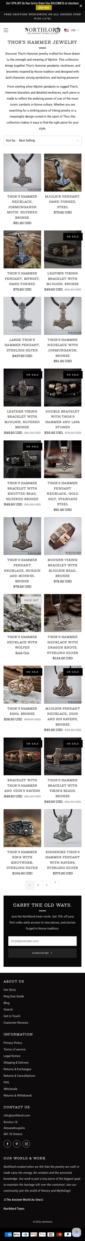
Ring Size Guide (14, 996)
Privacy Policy (13, 1043)
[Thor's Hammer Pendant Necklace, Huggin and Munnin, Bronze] (22, 536)
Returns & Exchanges (17, 1069)
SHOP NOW (43, 8)
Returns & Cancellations (19, 1076)
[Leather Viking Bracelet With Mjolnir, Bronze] (63, 249)
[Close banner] (81, 5)
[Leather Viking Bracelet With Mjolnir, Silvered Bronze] (22, 387)
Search (8, 1009)
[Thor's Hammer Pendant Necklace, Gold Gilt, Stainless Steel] (63, 459)
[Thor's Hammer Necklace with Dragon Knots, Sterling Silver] (63, 613)
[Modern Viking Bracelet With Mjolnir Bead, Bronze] (63, 536)
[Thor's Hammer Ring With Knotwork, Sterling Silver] (22, 828)
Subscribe (40, 952)
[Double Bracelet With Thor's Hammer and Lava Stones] (63, 387)
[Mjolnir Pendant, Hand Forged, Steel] (63, 173)
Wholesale (10, 1089)
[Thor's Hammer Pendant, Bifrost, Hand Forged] (22, 249)
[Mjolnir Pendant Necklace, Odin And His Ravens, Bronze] (63, 685)
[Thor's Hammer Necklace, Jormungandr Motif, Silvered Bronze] (22, 173)
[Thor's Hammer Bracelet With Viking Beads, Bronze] (63, 756)
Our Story (10, 990)
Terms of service (15, 1049)
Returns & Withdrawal (18, 1095)
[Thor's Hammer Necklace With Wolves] (22, 613)
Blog (6, 1003)
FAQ (6, 1082)
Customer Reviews (16, 1022)
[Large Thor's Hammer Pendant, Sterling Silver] (22, 316)
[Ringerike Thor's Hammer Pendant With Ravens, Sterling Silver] (63, 828)
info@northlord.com (17, 1115)
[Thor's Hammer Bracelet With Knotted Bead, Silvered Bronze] (22, 459)
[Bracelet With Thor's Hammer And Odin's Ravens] (22, 756)
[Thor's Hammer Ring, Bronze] (22, 685)
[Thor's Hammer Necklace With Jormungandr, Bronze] (63, 316)
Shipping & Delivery (16, 1062)
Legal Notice (12, 1056)
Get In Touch (12, 1016)
